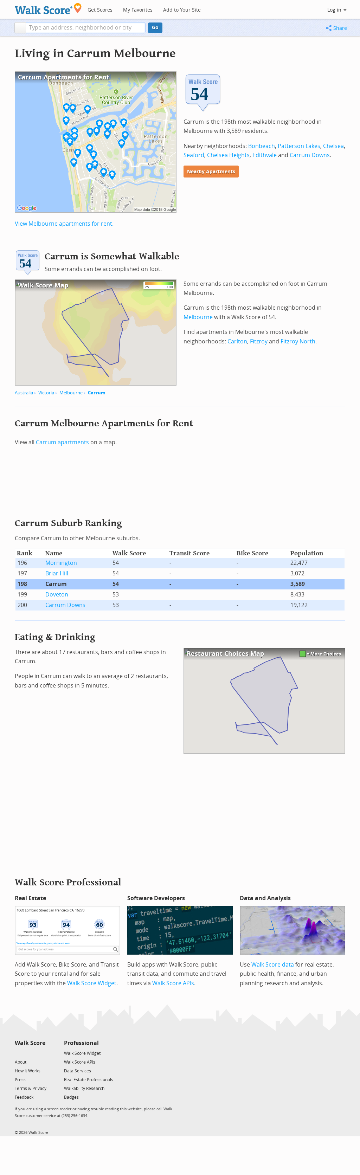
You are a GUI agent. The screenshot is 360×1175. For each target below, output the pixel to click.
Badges (71, 1097)
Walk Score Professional (68, 882)
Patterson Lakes (299, 146)
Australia (24, 392)
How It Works (27, 1071)
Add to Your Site (182, 10)
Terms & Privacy (30, 1088)
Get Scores (100, 10)
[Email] (41, 1053)
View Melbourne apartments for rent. (64, 223)
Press (20, 1079)
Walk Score (30, 1043)
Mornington (61, 563)
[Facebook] (30, 1053)
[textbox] (86, 27)
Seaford (194, 155)
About (20, 1062)
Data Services (77, 1071)
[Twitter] (19, 1053)
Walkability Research (84, 1088)
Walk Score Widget (91, 983)
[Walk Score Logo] (48, 8)
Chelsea (333, 146)
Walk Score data (272, 964)
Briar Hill (56, 573)
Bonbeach (261, 146)
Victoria (46, 392)
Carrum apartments (62, 442)
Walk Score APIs (173, 983)
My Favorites (138, 10)
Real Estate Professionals (88, 1079)
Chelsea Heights (228, 155)
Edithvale (264, 155)
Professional (81, 1043)
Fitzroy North (298, 341)
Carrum (96, 392)
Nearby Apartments (211, 172)
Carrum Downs (310, 155)
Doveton (56, 594)
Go (155, 28)
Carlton (237, 341)
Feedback (24, 1097)
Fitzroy (259, 341)
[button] (20, 27)
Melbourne (71, 392)
